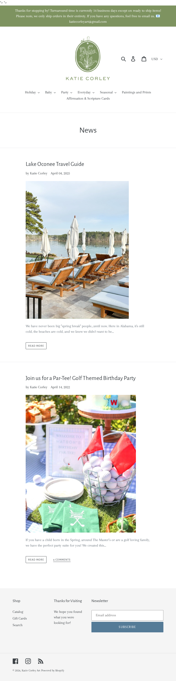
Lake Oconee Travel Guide (55, 164)
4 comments (62, 559)
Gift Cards (20, 618)
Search (17, 625)
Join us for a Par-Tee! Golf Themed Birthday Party (81, 378)
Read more (36, 345)
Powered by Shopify (52, 670)
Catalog (18, 612)
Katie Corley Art (31, 670)
